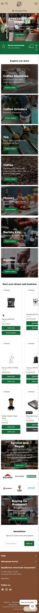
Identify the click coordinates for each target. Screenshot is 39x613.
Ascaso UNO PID (8, 319)
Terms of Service (25, 605)
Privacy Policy (28, 602)
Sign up (29, 543)
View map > (5, 578)
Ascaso (4, 321)
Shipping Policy (17, 602)
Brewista (28, 418)
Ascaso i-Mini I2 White (10, 368)
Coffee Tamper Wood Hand (9, 417)
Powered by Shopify (19, 609)
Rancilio (28, 316)
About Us (7, 602)
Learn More (19, 35)
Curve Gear (5, 420)
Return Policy (13, 605)
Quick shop (11, 328)
